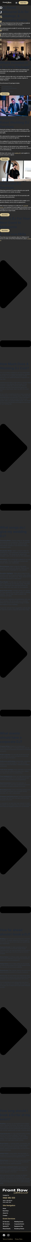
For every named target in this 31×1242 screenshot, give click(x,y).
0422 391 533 (9, 1198)
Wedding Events (18, 1221)
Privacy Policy (18, 1239)
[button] (16, 2)
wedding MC (17, 153)
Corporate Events (19, 1224)
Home (4, 1208)
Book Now (6, 1210)
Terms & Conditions (8, 1239)
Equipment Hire (18, 1226)
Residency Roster (19, 1228)
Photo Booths (6, 1228)
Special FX (6, 1226)
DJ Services (6, 1221)
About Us (5, 1213)
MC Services (6, 1224)
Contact (5, 1215)
